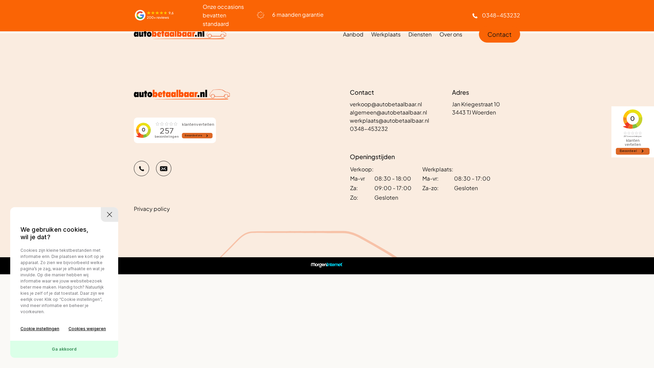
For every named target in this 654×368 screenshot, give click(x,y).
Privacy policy (152, 208)
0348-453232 (501, 15)
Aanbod (353, 34)
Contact (499, 34)
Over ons (450, 34)
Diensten (420, 34)
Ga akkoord (64, 349)
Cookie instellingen (39, 328)
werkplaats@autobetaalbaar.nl (389, 120)
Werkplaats (386, 34)
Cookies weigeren (87, 328)
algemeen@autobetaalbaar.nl (388, 112)
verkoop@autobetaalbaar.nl (386, 104)
